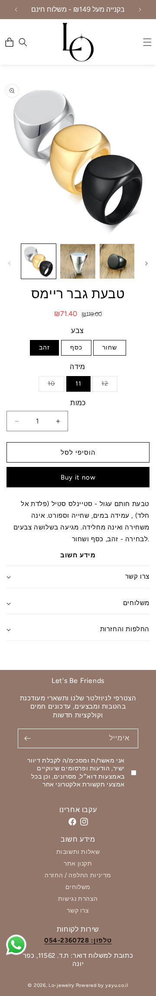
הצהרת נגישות (78, 899)
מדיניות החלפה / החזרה (78, 875)
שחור (109, 347)
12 (109, 386)
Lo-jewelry (62, 985)
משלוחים (78, 887)
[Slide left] (9, 263)
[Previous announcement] (16, 9)
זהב (44, 347)
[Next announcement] (140, 9)
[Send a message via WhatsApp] (16, 945)
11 (78, 383)
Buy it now (78, 477)
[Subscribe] (27, 738)
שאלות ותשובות (78, 852)
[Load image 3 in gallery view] (117, 261)
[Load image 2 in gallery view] (77, 261)
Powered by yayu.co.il (102, 985)
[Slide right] (146, 263)
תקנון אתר (78, 863)
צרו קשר (78, 910)
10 (56, 386)
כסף (76, 347)
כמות (78, 403)
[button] (23, 42)
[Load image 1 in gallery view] (38, 261)
